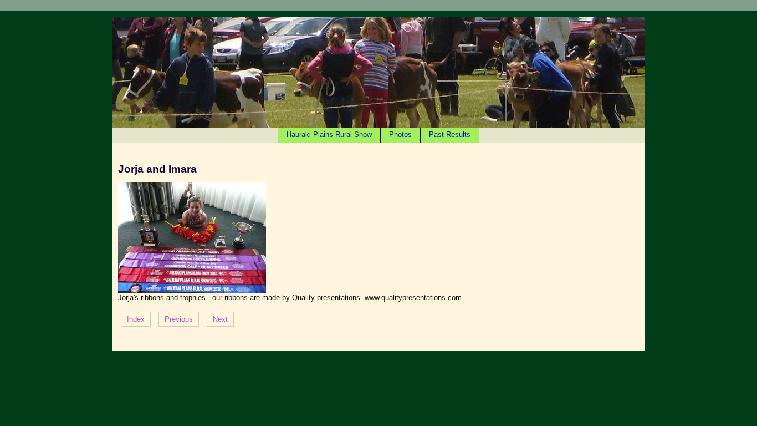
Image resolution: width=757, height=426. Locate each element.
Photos (400, 134)
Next (220, 319)
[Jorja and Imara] (192, 291)
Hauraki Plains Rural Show (329, 134)
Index (136, 319)
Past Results (449, 134)
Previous (179, 319)
